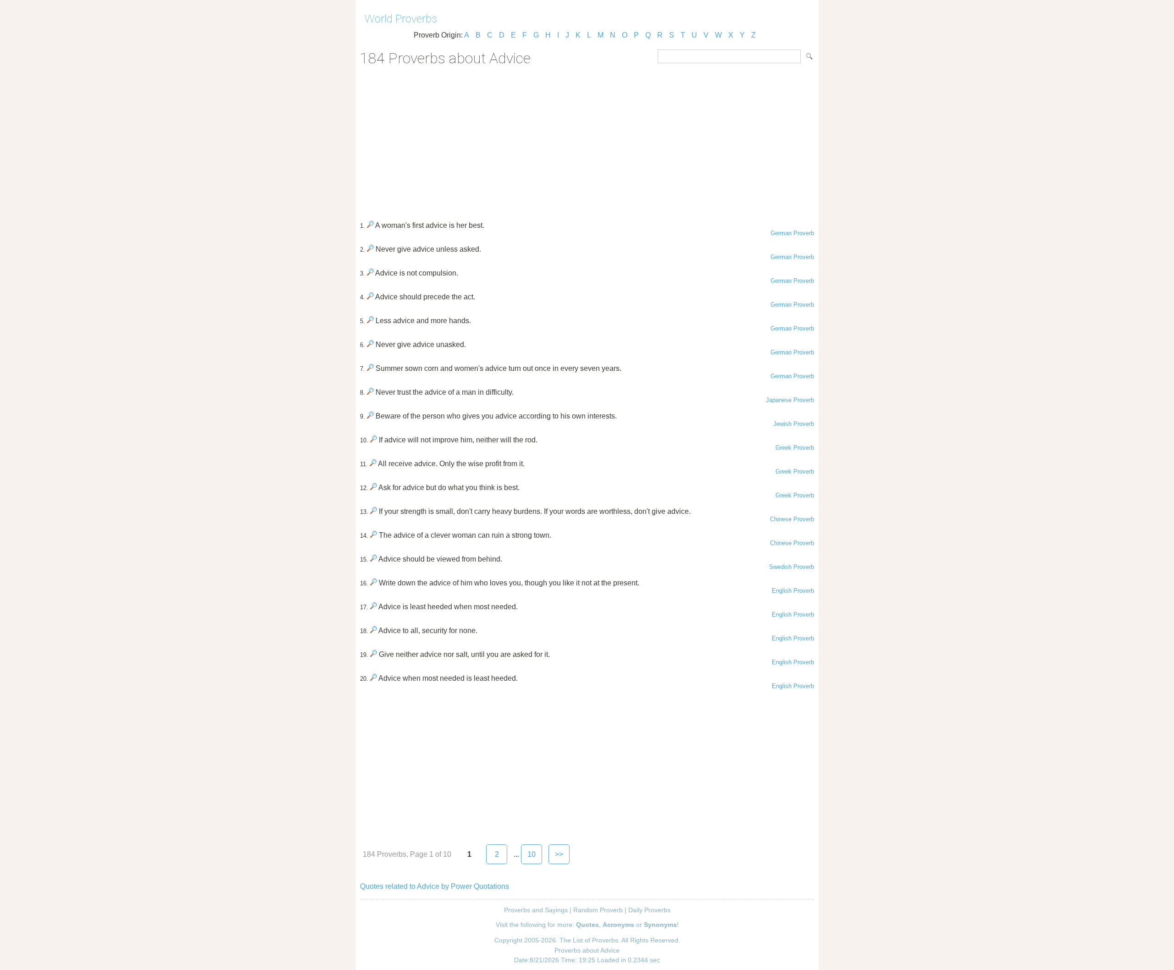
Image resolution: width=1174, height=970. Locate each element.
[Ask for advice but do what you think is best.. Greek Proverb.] (373, 487)
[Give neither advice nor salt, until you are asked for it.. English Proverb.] (373, 654)
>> (559, 854)
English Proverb (793, 590)
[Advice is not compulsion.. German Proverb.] (370, 273)
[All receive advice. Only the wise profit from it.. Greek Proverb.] (373, 464)
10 (531, 854)
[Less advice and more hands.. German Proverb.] (370, 321)
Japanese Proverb (790, 400)
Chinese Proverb (792, 519)
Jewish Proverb (793, 423)
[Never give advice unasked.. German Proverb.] (370, 344)
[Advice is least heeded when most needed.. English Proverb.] (373, 607)
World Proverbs (401, 18)
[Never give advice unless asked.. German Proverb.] (370, 249)
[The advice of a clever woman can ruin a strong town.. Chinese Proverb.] (373, 535)
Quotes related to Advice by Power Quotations (434, 886)
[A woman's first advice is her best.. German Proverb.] (370, 225)
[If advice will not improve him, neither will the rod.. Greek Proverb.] (373, 440)
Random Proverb (598, 910)
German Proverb (792, 233)
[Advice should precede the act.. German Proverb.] (370, 297)
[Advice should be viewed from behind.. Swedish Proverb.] (373, 559)
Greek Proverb (794, 447)
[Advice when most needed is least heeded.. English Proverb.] (373, 678)
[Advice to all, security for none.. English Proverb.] (373, 630)
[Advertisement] (587, 140)
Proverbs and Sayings (536, 910)
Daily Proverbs (649, 910)
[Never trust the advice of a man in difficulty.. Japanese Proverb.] (370, 392)
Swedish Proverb (791, 566)
